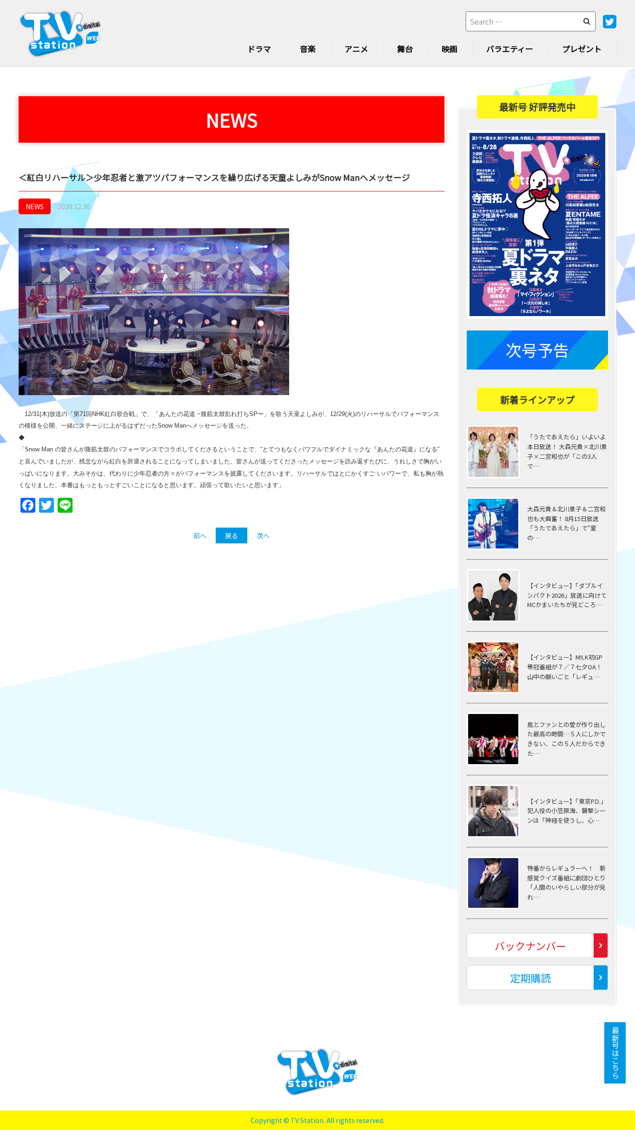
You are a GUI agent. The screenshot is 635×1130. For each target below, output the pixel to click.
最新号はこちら (615, 1053)
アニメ (356, 48)
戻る (231, 535)
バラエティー (509, 48)
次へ (263, 535)
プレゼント (582, 48)
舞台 (405, 48)
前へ (199, 535)
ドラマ (259, 48)
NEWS (35, 206)
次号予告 (537, 349)
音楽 (308, 48)
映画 (449, 48)
